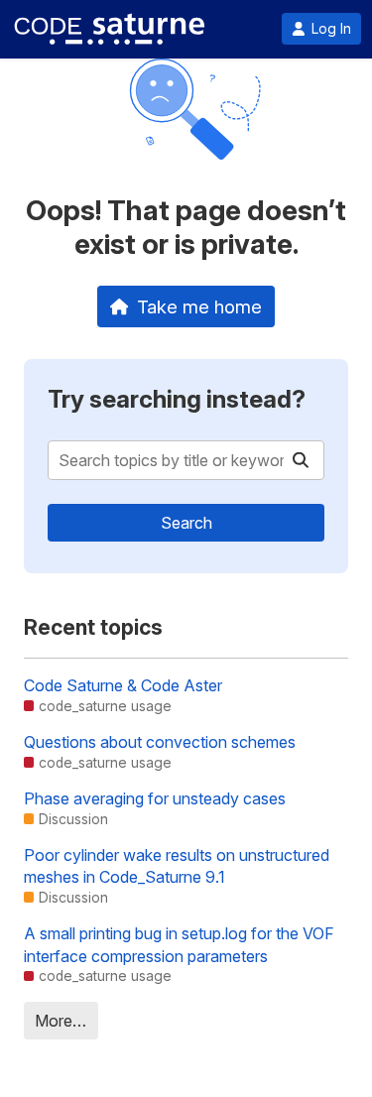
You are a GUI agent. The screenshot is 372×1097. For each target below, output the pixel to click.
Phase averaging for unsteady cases (155, 798)
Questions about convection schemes (160, 742)
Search (186, 523)
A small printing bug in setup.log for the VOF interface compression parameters (179, 944)
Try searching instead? (177, 399)
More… (60, 1021)
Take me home (199, 306)
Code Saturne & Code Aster (123, 685)
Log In (331, 29)
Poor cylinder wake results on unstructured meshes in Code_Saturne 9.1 (176, 866)
